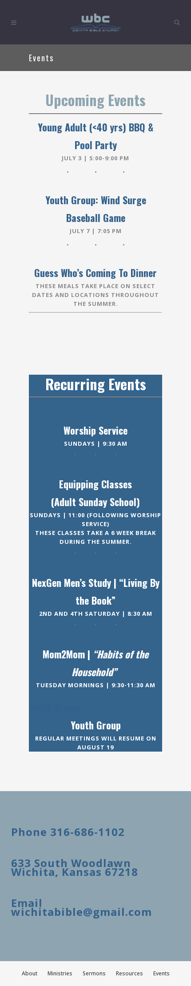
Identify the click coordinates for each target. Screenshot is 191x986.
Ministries (60, 973)
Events (161, 973)
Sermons (94, 973)
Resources (129, 973)
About (29, 973)
